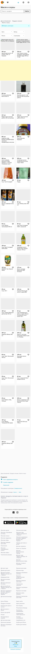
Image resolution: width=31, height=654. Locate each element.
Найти (27, 11)
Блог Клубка (19, 605)
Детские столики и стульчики (21, 564)
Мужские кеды (20, 570)
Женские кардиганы (6, 538)
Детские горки (4, 568)
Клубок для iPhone (21, 622)
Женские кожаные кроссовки (5, 543)
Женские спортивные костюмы (6, 533)
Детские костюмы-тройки (5, 580)
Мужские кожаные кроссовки (21, 581)
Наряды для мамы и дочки (21, 543)
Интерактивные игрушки (5, 617)
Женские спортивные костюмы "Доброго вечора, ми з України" (21, 538)
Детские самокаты (21, 546)
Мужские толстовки (21, 590)
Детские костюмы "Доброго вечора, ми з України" (6, 574)
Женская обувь (5, 540)
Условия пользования (19, 617)
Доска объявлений (5, 21)
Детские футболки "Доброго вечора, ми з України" (6, 587)
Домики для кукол (5, 570)
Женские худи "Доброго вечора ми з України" (21, 534)
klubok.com (2, 2)
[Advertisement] (15, 17)
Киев (20, 492)
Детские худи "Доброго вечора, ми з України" (21, 556)
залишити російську (15, 649)
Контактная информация (19, 610)
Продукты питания (17, 21)
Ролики (2, 614)
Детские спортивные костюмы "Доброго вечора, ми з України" (6, 592)
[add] (18, 2)
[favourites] (8, 2)
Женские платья (5, 535)
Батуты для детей (5, 612)
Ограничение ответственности (20, 614)
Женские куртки (5, 530)
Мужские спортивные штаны (21, 588)
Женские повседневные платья (4, 549)
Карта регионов (20, 603)
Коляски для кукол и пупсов (6, 606)
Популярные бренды (21, 607)
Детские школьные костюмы (5, 583)
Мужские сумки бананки (20, 593)
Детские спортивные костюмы (6, 625)
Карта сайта (19, 601)
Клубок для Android (21, 624)
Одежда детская (5, 577)
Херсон (15, 492)
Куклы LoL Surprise (21, 548)
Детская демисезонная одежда (20, 552)
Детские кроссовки (5, 620)
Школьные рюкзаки (6, 622)
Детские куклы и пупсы (5, 609)
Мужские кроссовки (21, 568)
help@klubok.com (20, 620)
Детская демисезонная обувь (21, 560)
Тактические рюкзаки (6, 554)
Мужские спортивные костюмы (21, 573)
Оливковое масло (18, 488)
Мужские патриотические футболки (20, 577)
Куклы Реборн (4, 601)
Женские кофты (5, 552)
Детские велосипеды (6, 596)
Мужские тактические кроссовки (21, 597)
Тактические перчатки (19, 584)
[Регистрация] (28, 2)
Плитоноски (4, 545)
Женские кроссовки (21, 530)
